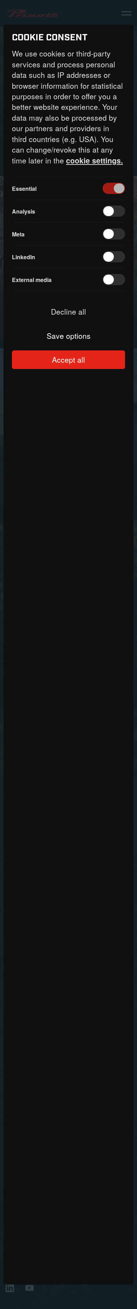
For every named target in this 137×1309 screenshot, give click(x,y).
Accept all (68, 359)
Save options (69, 335)
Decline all (68, 311)
